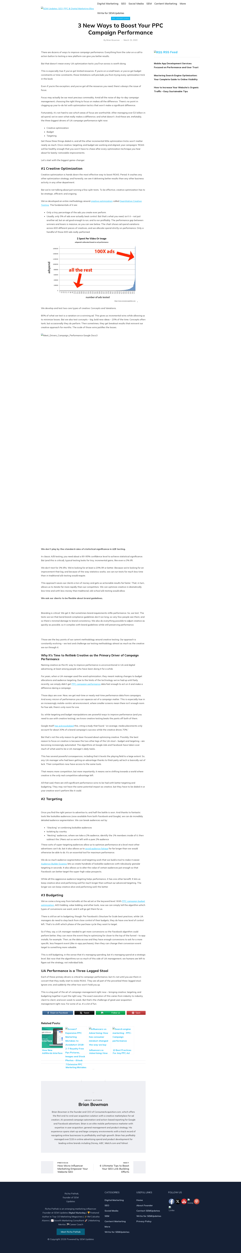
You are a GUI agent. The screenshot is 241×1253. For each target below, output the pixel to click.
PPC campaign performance (86, 684)
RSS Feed (170, 52)
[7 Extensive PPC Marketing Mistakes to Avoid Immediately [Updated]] (76, 1040)
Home (139, 1200)
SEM (149, 3)
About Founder (144, 1205)
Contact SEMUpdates (148, 1210)
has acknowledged (64, 725)
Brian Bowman (113, 40)
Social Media (136, 3)
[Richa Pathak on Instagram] (190, 1201)
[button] (199, 8)
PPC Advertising (120, 18)
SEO (123, 3)
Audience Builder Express (54, 863)
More (183, 3)
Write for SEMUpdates (110, 13)
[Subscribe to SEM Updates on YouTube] (184, 1194)
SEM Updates (87, 1239)
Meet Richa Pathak (71, 1231)
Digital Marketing (107, 3)
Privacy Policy (143, 1221)
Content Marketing (165, 3)
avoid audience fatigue (96, 848)
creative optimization (102, 201)
